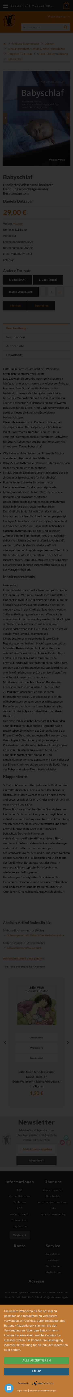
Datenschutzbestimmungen (42, 1390)
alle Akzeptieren (36, 1360)
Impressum (22, 1390)
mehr (36, 1371)
